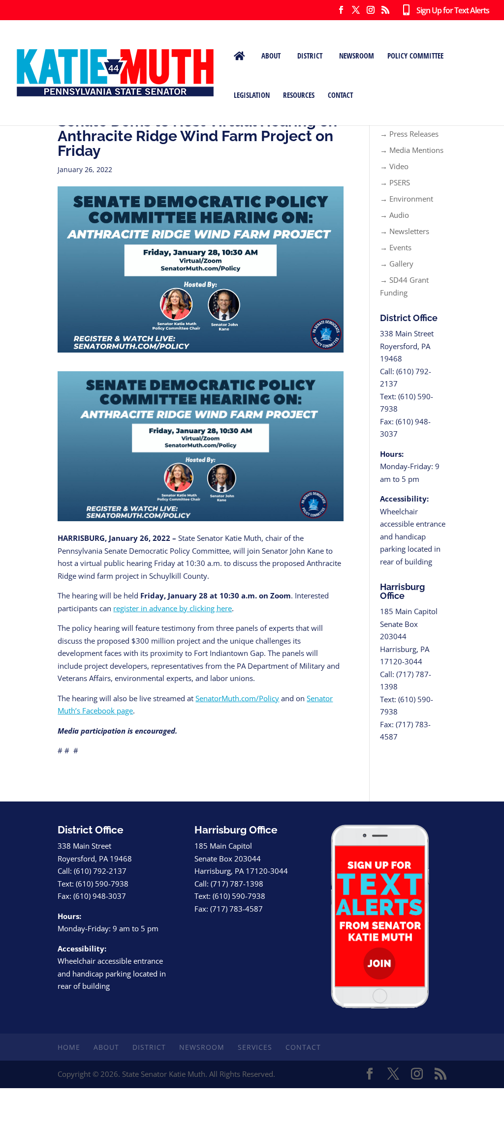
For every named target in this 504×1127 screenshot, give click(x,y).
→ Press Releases (409, 134)
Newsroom (356, 55)
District (309, 55)
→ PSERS (395, 182)
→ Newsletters (404, 231)
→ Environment (406, 199)
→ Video (394, 166)
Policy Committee (415, 55)
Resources (299, 95)
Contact (340, 95)
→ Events (395, 247)
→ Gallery (396, 263)
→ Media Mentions (411, 150)
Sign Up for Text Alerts (449, 11)
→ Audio (394, 215)
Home (69, 1047)
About (271, 55)
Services (255, 1047)
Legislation (252, 95)
